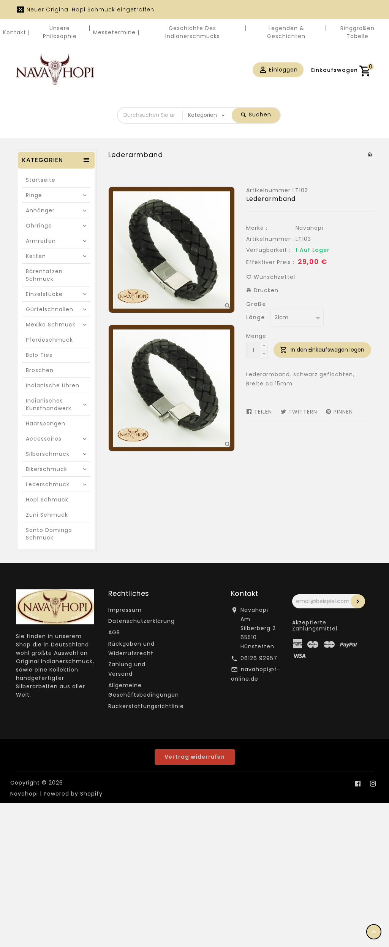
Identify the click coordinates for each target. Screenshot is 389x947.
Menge (256, 336)
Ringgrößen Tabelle (357, 32)
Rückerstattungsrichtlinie (146, 706)
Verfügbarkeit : (268, 250)
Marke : (256, 228)
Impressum (125, 610)
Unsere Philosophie (60, 32)
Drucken (265, 290)
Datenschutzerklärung (141, 621)
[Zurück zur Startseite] (370, 154)
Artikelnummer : (270, 239)
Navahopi (309, 228)
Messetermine (114, 32)
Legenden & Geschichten (286, 32)
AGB (114, 632)
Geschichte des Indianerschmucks (192, 32)
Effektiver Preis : (270, 262)
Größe (256, 304)
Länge (255, 317)
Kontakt (14, 32)
